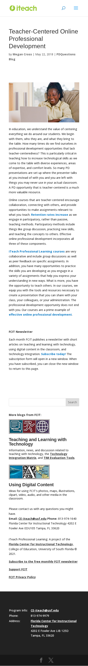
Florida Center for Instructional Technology (41, 544)
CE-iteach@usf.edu (32, 519)
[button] (76, 10)
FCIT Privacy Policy (22, 577)
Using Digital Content (31, 484)
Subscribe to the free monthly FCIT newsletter (43, 561)
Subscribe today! (53, 354)
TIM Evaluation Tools (59, 458)
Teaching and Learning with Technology (38, 442)
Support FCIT (18, 569)
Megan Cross (22, 54)
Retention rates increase (49, 215)
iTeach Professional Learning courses (37, 251)
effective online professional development (40, 314)
